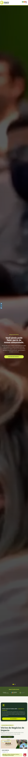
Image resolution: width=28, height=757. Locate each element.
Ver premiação (13, 718)
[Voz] (1, 306)
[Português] (23, 1)
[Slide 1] (12, 684)
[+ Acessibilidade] (1, 308)
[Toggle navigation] (26, 2)
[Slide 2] (15, 684)
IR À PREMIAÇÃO (14, 353)
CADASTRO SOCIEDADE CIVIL (13, 357)
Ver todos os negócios (7, 736)
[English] (26, 1)
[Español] (24, 1)
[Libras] (1, 304)
